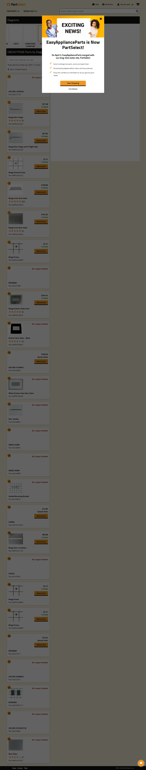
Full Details (73, 88)
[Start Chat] (141, 763)
